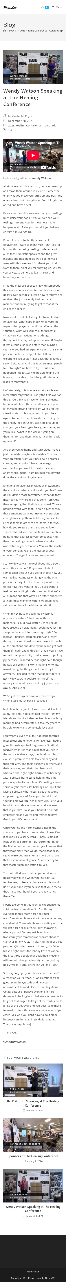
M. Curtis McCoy (19, 116)
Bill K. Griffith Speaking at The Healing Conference (33, 1103)
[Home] (4, 30)
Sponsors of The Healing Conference (33, 1156)
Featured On (33, 1271)
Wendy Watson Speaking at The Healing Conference (33, 1209)
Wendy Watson (17, 1042)
